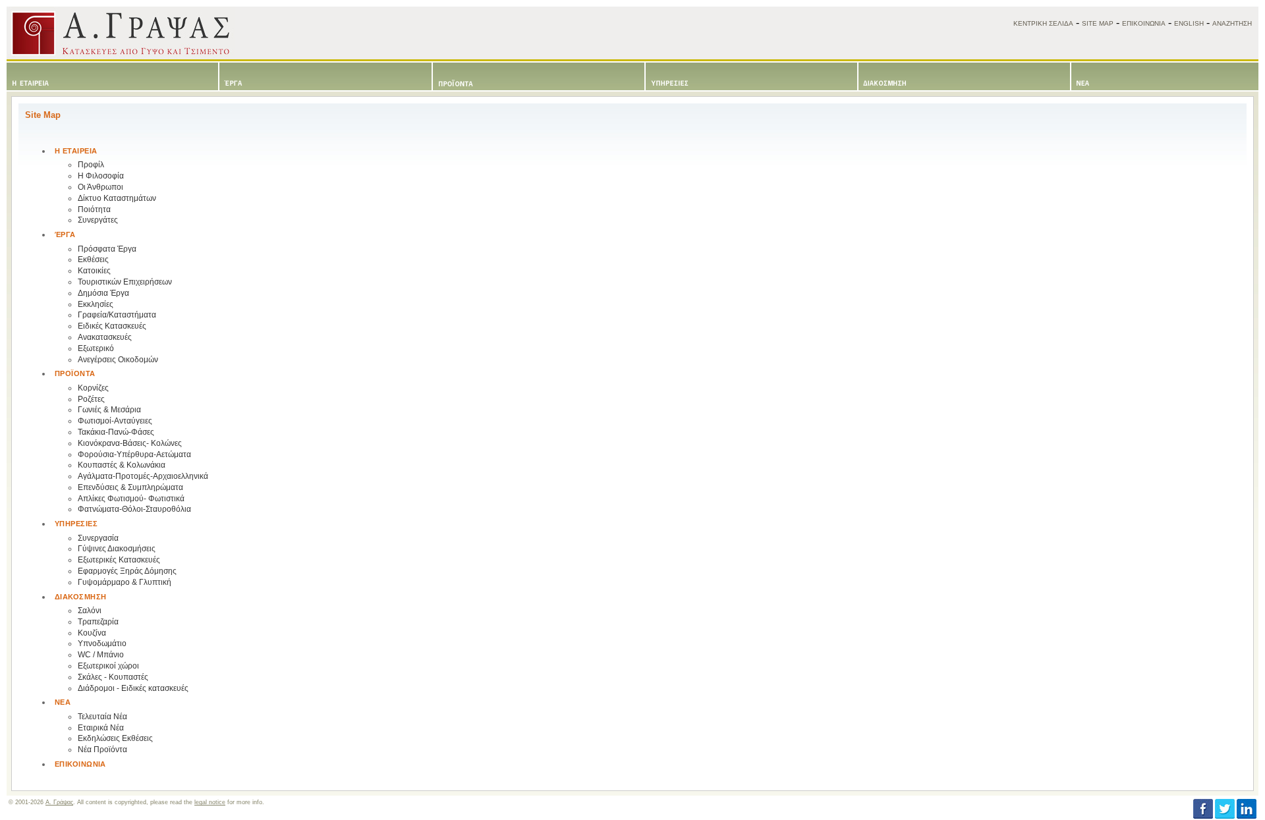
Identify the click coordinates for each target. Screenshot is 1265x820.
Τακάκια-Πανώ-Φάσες (116, 432)
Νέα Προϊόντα (102, 749)
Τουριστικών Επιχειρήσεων (125, 282)
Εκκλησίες (95, 304)
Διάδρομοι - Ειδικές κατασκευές (133, 688)
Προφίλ (91, 164)
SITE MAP (1097, 23)
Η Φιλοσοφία (101, 175)
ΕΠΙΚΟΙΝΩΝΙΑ (1144, 23)
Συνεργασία (98, 538)
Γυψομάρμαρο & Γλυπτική (124, 582)
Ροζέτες (91, 399)
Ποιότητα (94, 209)
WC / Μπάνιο (101, 654)
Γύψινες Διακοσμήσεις (116, 548)
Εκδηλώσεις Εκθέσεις (115, 738)
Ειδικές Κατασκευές (112, 326)
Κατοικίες (94, 270)
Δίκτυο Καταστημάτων (117, 198)
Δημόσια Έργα (103, 293)
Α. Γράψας (59, 802)
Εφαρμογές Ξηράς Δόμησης (127, 571)
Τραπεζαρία (98, 621)
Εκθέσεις (93, 259)
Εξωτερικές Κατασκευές (119, 559)
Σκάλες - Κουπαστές (113, 677)
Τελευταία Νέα (102, 716)
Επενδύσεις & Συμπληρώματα (130, 487)
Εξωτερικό (96, 348)
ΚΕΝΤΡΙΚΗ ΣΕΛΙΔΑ (1043, 23)
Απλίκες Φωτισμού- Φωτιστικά (131, 498)
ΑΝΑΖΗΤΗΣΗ (1232, 23)
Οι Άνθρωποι (100, 187)
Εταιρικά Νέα (101, 727)
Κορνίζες (93, 388)
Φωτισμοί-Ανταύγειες (115, 420)
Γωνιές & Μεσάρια (109, 409)
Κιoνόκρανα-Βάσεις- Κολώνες (130, 443)
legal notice (209, 802)
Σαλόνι (89, 610)
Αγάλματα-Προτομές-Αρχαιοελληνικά (143, 476)
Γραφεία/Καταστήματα (117, 314)
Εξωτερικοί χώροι (108, 665)
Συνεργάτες (98, 220)
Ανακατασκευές (105, 337)
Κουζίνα (92, 633)
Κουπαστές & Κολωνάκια (121, 465)
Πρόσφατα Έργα (107, 249)
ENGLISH (1189, 23)
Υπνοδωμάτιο (102, 643)
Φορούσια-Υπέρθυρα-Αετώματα (134, 454)
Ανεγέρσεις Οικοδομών (118, 359)
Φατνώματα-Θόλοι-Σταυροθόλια (134, 509)
